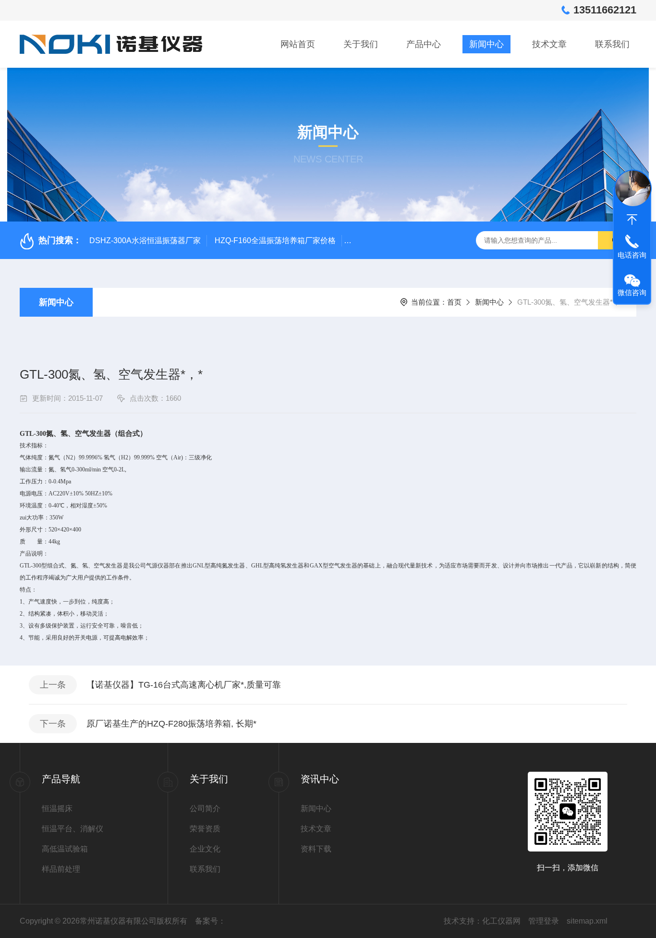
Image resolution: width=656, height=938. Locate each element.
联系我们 (612, 44)
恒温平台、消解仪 (72, 829)
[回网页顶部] (632, 219)
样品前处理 (61, 869)
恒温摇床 (57, 808)
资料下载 (316, 849)
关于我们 (360, 44)
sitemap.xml (587, 921)
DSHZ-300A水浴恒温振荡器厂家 (145, 240)
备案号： (210, 921)
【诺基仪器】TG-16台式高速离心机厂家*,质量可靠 (183, 685)
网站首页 (297, 44)
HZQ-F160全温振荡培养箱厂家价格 (275, 240)
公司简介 (205, 808)
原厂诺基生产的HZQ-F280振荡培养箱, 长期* (171, 723)
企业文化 (205, 849)
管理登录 (543, 921)
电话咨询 (632, 255)
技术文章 (549, 44)
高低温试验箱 (65, 849)
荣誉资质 (205, 829)
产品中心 (423, 44)
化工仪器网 (501, 921)
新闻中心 (486, 44)
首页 (454, 302)
